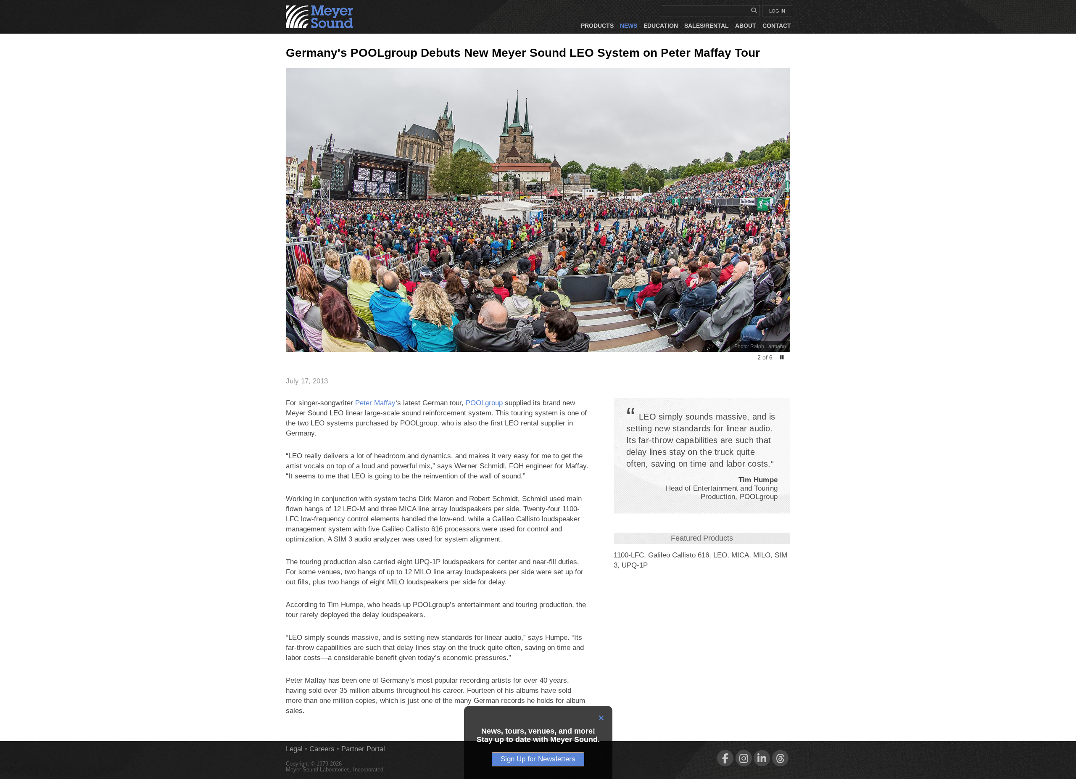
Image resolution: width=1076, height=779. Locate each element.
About (745, 25)
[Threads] (780, 758)
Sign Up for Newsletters (538, 759)
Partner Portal (363, 749)
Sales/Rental (706, 25)
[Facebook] (725, 758)
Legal (294, 749)
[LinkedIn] (762, 758)
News (628, 25)
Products (597, 25)
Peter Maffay (375, 403)
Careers (322, 749)
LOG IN (777, 10)
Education (660, 25)
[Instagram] (744, 758)
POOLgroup (484, 403)
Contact (776, 25)
